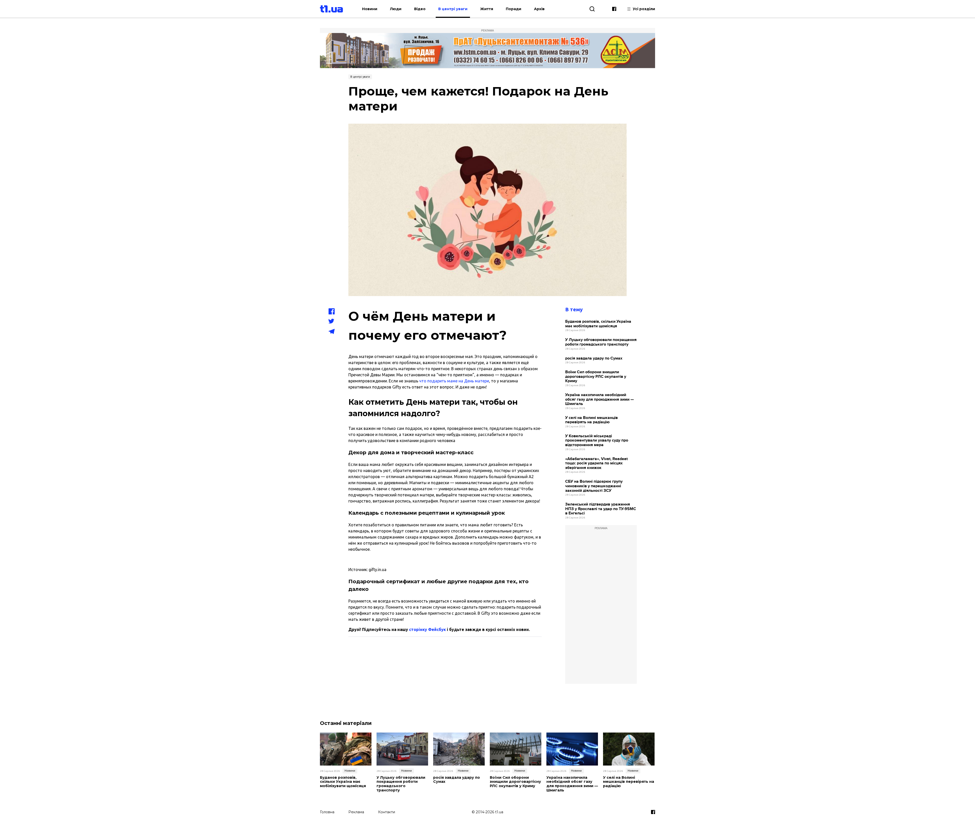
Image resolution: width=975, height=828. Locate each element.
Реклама (356, 812)
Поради (513, 9)
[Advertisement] (601, 607)
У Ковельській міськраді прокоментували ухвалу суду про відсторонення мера (596, 440)
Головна (327, 812)
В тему (574, 309)
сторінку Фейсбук (427, 629)
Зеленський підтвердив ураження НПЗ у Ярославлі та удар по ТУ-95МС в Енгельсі (600, 508)
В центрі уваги (452, 9)
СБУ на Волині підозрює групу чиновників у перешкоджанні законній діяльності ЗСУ (594, 486)
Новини (369, 9)
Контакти (386, 812)
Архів (539, 9)
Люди (395, 9)
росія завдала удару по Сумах (593, 358)
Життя (486, 9)
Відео (420, 9)
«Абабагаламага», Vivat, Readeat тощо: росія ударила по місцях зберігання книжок (596, 463)
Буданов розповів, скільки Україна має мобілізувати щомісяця (598, 323)
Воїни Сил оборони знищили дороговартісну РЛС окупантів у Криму (595, 376)
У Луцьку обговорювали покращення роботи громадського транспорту (601, 342)
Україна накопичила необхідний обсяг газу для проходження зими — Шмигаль (599, 399)
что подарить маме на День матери (454, 381)
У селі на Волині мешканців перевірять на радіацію (591, 420)
